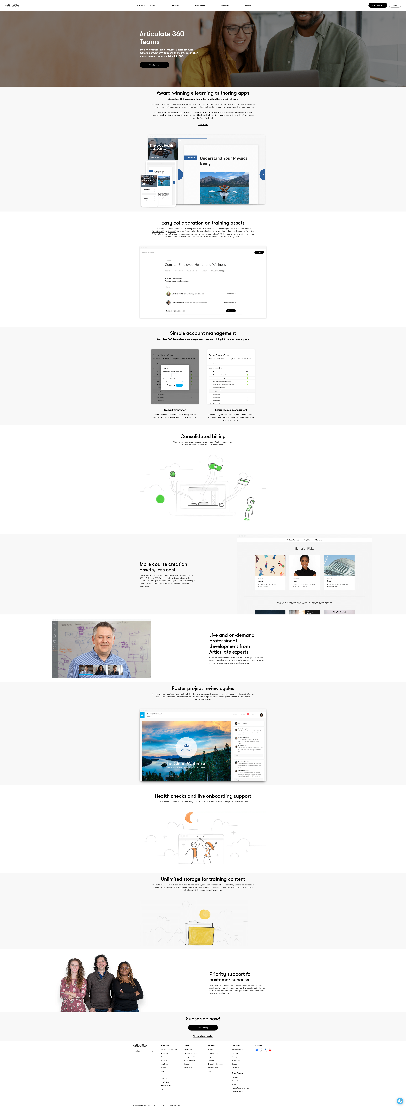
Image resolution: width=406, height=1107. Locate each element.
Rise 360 (236, 104)
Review (163, 1067)
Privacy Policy (236, 1081)
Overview (235, 1077)
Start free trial (378, 5)
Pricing (248, 5)
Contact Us (235, 1067)
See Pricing (154, 65)
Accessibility (236, 1060)
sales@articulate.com (191, 1057)
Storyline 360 (176, 112)
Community (200, 5)
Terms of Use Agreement (240, 1088)
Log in (395, 5)
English (137, 1051)
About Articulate (237, 1049)
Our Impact (236, 1057)
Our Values (235, 1053)
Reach (163, 1071)
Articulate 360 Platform (146, 5)
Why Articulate (166, 1086)
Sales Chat (188, 1049)
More (162, 1075)
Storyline (164, 1060)
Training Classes (213, 1067)
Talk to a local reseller (203, 1036)
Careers (234, 1064)
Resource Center (213, 1053)
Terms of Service (237, 1092)
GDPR (234, 1084)
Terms (155, 1105)
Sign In (210, 1071)
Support (211, 1049)
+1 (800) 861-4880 (191, 1053)
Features (164, 1078)
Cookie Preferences (174, 1105)
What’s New (165, 1082)
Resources (225, 5)
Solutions (175, 5)
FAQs (162, 1089)
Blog (209, 1057)
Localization (165, 1064)
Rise (162, 1057)
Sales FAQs (188, 1067)
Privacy (163, 1105)
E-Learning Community (216, 1064)
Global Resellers (190, 1060)
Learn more (203, 124)
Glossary (211, 1060)
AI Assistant (165, 1053)
